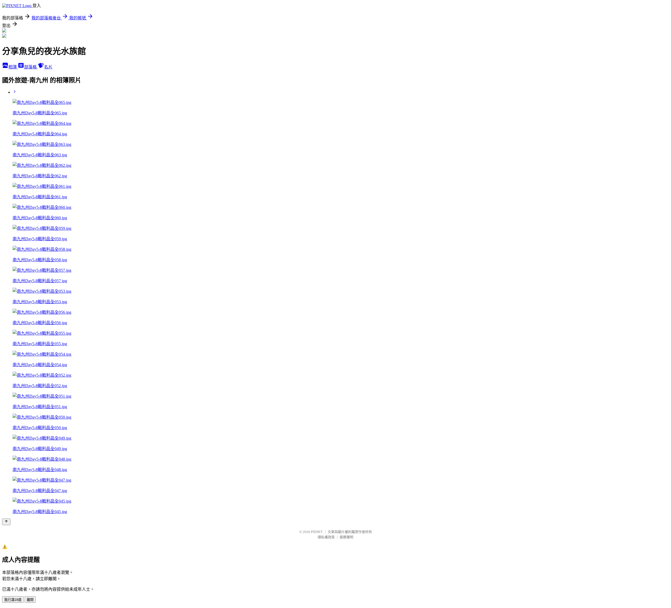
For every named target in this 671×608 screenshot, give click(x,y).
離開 (30, 600)
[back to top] (6, 522)
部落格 (31, 67)
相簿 (13, 67)
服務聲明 (346, 537)
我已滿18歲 (12, 600)
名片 (48, 67)
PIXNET (317, 532)
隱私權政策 (326, 537)
